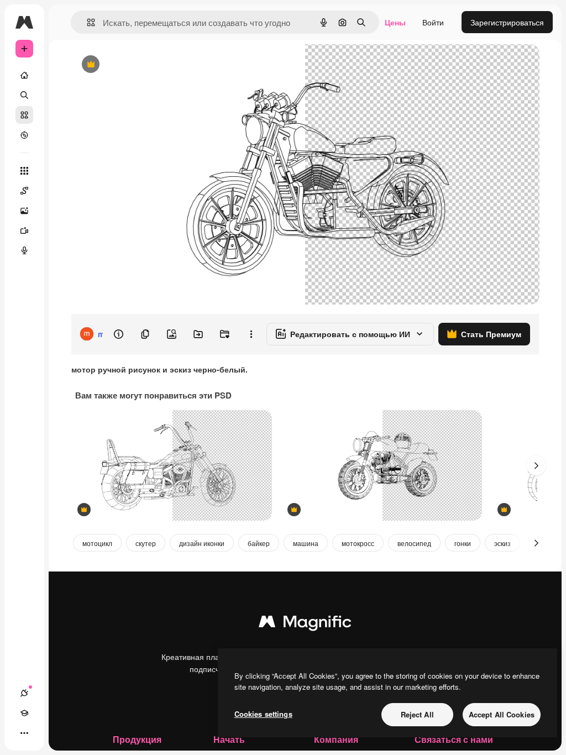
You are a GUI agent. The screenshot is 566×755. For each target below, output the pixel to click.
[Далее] (536, 465)
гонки (462, 543)
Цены (395, 22)
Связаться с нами (454, 739)
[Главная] (24, 75)
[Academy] (24, 713)
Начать (229, 739)
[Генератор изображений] (24, 210)
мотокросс (358, 543)
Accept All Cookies (501, 714)
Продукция (137, 739)
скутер (145, 543)
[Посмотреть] (24, 135)
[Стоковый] (24, 115)
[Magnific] (305, 624)
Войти (433, 22)
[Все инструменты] (24, 171)
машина (305, 543)
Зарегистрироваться (507, 22)
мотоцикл (97, 543)
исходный (145, 65)
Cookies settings (263, 714)
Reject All (417, 714)
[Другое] (24, 733)
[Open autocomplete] (86, 22)
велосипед (414, 543)
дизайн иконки (201, 543)
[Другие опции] (251, 334)
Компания (336, 739)
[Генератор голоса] (24, 250)
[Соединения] (24, 693)
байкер (259, 543)
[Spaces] (24, 191)
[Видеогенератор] (24, 230)
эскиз (502, 543)
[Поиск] (24, 95)
